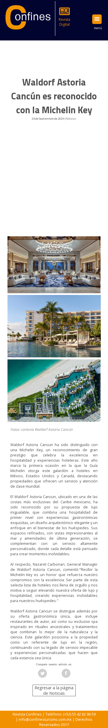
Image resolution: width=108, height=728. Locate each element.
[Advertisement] (54, 183)
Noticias (71, 118)
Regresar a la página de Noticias (54, 690)
